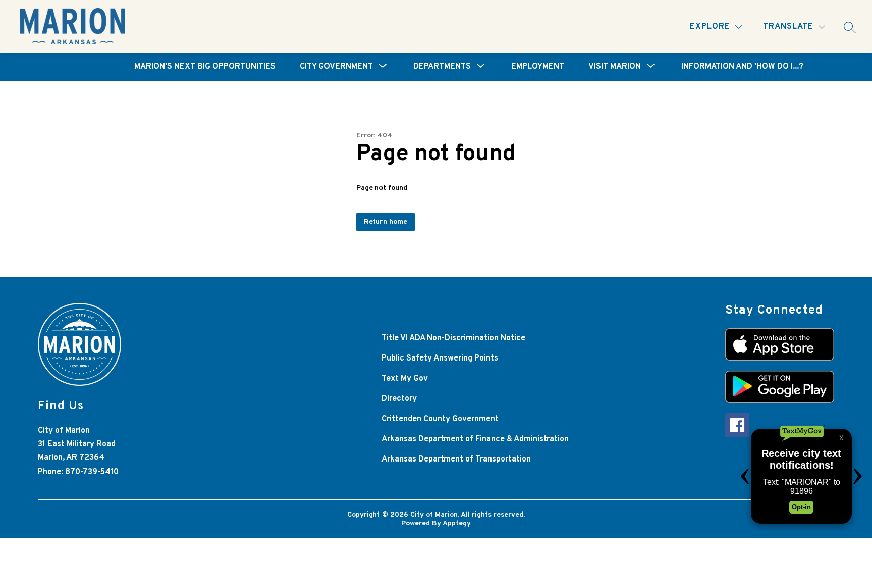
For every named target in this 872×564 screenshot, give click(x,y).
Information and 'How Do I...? (742, 67)
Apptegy (457, 523)
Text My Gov (405, 379)
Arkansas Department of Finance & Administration (475, 439)
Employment (537, 67)
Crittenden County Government (440, 419)
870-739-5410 (92, 472)
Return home (385, 222)
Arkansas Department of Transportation (456, 459)
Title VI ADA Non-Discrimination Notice (453, 338)
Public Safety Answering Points (440, 358)
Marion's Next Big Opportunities (205, 67)
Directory (399, 399)
